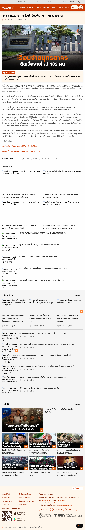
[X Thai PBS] (45, 509)
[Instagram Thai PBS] (49, 509)
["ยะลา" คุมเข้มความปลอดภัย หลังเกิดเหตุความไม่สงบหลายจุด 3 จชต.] (10, 237)
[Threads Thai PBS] (53, 509)
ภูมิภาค (4, 20)
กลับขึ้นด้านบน (76, 488)
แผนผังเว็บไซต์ (6, 494)
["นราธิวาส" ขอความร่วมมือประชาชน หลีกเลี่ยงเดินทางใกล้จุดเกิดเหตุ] (10, 284)
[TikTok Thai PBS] (66, 509)
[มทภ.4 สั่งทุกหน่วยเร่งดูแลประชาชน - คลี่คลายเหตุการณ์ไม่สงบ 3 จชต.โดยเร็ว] (22, 212)
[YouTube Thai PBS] (62, 509)
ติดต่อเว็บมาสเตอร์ (24, 498)
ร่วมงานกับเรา (6, 504)
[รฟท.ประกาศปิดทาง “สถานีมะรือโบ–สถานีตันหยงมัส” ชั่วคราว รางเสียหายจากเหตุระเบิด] (15, 306)
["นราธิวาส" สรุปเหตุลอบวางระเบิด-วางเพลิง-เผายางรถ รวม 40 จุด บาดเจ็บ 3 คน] (10, 347)
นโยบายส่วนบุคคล (7, 501)
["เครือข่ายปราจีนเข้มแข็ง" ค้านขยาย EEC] (42, 463)
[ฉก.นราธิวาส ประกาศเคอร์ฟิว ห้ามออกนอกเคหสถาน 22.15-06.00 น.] (10, 272)
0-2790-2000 (46, 500)
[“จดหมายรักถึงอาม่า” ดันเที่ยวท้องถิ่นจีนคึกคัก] (22, 420)
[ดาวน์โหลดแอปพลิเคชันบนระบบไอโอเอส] (19, 514)
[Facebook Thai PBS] (40, 509)
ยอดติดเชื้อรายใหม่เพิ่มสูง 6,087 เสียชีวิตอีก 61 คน (19, 146)
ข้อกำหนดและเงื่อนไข (25, 494)
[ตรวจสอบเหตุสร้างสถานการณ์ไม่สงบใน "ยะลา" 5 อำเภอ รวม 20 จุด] (10, 336)
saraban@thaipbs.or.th (65, 505)
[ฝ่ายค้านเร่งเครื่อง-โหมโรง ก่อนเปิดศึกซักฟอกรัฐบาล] (15, 440)
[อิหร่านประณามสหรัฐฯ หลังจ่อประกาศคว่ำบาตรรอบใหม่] (42, 440)
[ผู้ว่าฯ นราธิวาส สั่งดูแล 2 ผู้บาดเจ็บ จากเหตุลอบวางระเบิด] (10, 248)
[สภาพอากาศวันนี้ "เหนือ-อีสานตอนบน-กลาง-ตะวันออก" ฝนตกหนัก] (63, 181)
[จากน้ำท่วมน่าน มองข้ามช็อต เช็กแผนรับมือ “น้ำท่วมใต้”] (70, 440)
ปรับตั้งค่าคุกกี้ (23, 504)
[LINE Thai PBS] (58, 509)
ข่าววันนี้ (17, 159)
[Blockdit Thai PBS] (71, 509)
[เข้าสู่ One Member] (81, 7)
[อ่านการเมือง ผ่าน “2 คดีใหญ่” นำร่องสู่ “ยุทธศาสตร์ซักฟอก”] (70, 463)
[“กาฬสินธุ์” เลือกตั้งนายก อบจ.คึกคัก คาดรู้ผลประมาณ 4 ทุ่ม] (42, 306)
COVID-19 (35, 159)
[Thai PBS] (8, 7)
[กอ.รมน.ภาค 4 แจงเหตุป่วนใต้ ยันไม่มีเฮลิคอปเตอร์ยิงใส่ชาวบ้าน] (70, 306)
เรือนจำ (54, 159)
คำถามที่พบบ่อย (6, 498)
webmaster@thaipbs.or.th (55, 503)
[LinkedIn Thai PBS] (75, 509)
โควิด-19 (25, 159)
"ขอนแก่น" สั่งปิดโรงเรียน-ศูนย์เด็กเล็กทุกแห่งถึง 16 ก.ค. (21, 150)
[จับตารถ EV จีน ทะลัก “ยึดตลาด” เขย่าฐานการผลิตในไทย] (15, 463)
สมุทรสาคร (45, 159)
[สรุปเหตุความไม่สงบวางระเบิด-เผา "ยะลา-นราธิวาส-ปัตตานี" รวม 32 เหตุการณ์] (63, 212)
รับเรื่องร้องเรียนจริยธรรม (26, 501)
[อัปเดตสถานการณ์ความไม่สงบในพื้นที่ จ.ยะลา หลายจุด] (10, 260)
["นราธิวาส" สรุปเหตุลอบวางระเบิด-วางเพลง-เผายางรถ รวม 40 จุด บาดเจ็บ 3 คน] (22, 181)
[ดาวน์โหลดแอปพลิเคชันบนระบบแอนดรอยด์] (19, 519)
